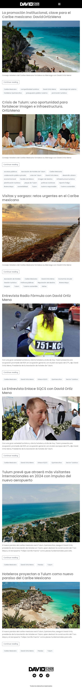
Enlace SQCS (42, 379)
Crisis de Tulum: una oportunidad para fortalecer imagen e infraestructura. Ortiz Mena (35, 106)
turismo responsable (48, 186)
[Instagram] (47, 675)
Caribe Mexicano (10, 89)
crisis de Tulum (35, 175)
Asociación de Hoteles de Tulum (33, 172)
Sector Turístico (72, 379)
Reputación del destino (46, 283)
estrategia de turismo (68, 89)
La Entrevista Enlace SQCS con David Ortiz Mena (37, 390)
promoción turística (59, 93)
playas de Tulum (31, 183)
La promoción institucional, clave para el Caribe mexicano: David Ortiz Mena (36, 14)
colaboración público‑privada (15, 175)
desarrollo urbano (69, 175)
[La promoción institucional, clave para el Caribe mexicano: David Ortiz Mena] (41, 46)
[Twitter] (41, 675)
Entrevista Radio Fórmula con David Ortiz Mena (36, 297)
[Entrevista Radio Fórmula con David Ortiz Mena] (41, 330)
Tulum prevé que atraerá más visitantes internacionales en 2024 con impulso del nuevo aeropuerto (36, 476)
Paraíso (40, 565)
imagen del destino (45, 179)
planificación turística (12, 183)
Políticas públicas (27, 283)
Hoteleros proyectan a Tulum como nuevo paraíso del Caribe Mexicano (37, 576)
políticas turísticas (48, 183)
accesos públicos (10, 172)
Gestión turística (10, 283)
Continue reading (11, 82)
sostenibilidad (23, 186)
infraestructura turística (66, 179)
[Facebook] (34, 675)
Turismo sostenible (68, 186)
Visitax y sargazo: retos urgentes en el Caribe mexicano (40, 197)
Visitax (44, 286)
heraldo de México (27, 179)
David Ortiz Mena (49, 89)
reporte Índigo (64, 183)
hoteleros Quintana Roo (13, 93)
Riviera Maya (8, 186)
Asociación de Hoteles (12, 279)
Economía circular (65, 279)
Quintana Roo (57, 379)
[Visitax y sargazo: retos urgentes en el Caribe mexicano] (41, 233)
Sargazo (7, 286)
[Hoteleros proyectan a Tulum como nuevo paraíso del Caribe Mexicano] (41, 605)
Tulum (34, 186)
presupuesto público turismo (37, 93)
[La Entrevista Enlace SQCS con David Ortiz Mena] (41, 418)
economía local (10, 179)
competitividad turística (30, 89)
